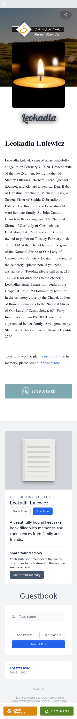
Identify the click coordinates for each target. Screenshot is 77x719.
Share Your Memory (26, 575)
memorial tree (54, 356)
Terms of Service (49, 701)
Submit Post (38, 644)
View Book (20, 511)
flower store (51, 362)
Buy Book (43, 511)
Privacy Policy (27, 701)
